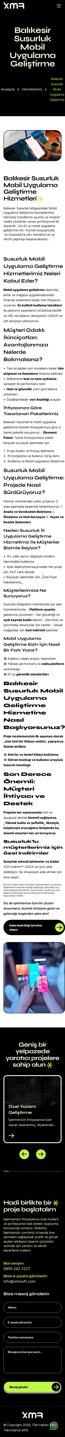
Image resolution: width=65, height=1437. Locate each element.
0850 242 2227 (16, 1268)
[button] (24, 1154)
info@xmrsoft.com (19, 1281)
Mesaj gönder (18, 1387)
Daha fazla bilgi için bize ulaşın (25, 927)
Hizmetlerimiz (32, 89)
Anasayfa (8, 89)
